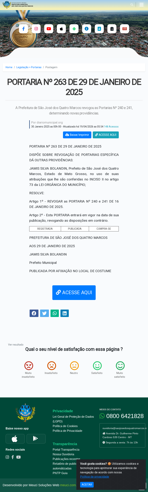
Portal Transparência (66, 449)
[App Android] (74, 28)
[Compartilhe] (34, 314)
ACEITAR (87, 484)
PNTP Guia (60, 473)
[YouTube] (48, 28)
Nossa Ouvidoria (63, 454)
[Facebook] (23, 28)
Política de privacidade (94, 476)
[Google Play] (36, 438)
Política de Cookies (65, 426)
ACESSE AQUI (107, 135)
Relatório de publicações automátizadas (69, 466)
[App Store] (15, 438)
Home (9, 67)
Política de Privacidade (67, 430)
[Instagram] (36, 28)
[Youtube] (19, 457)
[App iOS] (61, 28)
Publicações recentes (66, 459)
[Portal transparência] (86, 28)
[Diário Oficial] (124, 28)
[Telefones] (99, 28)
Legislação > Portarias (29, 67)
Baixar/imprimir (79, 135)
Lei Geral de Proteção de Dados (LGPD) (73, 419)
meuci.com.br (70, 485)
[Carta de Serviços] (111, 28)
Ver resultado (15, 344)
